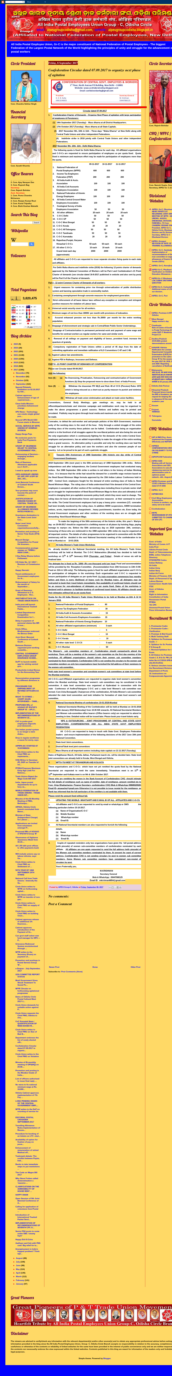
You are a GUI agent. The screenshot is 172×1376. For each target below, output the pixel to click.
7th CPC (153, 605)
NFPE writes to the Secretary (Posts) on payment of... (25, 954)
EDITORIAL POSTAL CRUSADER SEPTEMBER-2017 (24, 1119)
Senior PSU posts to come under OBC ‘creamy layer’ (27, 1233)
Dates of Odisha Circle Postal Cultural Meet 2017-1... (25, 999)
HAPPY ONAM (21, 1195)
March (19, 1276)
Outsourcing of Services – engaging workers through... (27, 456)
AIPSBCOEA (157, 494)
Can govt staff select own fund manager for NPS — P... (27, 938)
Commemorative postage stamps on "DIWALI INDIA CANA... (26, 550)
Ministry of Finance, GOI (160, 576)
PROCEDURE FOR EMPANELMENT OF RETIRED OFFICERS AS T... (27, 689)
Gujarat (155, 409)
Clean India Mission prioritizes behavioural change (26, 406)
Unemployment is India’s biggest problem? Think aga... (27, 1251)
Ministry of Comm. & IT (159, 544)
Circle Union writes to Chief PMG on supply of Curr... (27, 905)
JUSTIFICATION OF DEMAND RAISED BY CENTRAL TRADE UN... (26, 501)
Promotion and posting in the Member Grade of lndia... (27, 1072)
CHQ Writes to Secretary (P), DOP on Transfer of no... (27, 762)
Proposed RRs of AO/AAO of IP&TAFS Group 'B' (27, 832)
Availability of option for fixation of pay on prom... (26, 1142)
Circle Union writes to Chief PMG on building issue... (26, 913)
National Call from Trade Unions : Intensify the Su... (26, 880)
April (18, 1273)
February (20, 1280)
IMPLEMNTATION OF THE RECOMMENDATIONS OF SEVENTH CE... (27, 715)
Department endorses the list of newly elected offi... (27, 1040)
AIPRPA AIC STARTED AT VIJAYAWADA (26, 747)
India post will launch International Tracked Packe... (26, 606)
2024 (16, 344)
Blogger (106, 1358)
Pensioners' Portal (157, 600)
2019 (16, 362)
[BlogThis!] (112, 887)
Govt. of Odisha (156, 589)
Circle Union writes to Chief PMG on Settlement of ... (25, 864)
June (18, 1265)
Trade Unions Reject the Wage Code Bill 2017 (26, 777)
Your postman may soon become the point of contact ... (26, 492)
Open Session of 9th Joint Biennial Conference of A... (27, 1200)
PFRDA (152, 602)
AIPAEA (155, 446)
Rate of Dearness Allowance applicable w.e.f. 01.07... (26, 464)
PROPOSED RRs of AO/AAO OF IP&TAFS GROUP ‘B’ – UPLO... (26, 707)
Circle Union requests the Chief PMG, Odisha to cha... (27, 1015)
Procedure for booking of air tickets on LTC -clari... (27, 1135)
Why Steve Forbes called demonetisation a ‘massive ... (26, 1180)
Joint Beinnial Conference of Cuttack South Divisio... (27, 484)
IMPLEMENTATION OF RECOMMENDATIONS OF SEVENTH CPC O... (27, 1225)
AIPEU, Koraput (159, 241)
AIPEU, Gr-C (157, 490)
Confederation (158, 509)
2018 (16, 366)
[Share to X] (115, 887)
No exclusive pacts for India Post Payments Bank (25, 440)
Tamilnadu (157, 325)
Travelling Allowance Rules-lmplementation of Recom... (27, 1127)
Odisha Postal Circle (158, 549)
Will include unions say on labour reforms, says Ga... (27, 856)
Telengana (157, 416)
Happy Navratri (22, 570)
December (21, 373)
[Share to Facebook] (117, 887)
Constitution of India (158, 597)
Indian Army (154, 568)
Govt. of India (155, 542)
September (21, 384)
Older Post (135, 967)
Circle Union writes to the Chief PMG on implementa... (27, 754)
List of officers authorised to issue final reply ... (27, 1080)
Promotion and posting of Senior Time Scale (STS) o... (27, 533)
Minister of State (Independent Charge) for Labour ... (26, 817)
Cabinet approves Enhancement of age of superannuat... (27, 397)
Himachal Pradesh (160, 390)
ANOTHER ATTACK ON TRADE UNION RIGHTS (26, 599)
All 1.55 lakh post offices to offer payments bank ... (27, 848)
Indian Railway (156, 563)
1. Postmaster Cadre (158, 626)
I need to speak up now (26, 470)
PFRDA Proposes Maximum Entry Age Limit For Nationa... (27, 770)
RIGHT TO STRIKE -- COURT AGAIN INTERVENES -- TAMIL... (27, 699)
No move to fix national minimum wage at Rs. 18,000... (26, 1087)
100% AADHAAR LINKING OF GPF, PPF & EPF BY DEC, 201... (26, 476)
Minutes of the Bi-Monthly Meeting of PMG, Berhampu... (27, 801)
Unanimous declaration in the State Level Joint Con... (27, 517)
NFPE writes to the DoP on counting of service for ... (27, 1111)
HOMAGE (156, 412)
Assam (155, 405)
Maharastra (157, 370)
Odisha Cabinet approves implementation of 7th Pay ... (27, 1095)
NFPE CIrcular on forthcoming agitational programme (27, 990)
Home (95, 967)
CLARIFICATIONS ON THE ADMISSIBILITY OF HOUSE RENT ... (27, 1189)
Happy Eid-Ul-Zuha (24, 1239)
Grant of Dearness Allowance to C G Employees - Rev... (24, 592)
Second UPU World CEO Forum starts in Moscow (27, 421)
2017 (16, 370)
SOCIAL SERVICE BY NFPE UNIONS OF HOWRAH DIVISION (27, 428)
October (20, 380)
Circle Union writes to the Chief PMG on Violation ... (27, 1056)
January (20, 1284)
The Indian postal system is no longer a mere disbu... (27, 731)
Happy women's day (160, 321)
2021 (16, 355)
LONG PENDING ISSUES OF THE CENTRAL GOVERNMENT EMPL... (26, 1103)
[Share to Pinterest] (120, 887)
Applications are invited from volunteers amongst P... (26, 825)
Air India (153, 565)
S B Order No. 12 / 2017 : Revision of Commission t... (27, 564)
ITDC (151, 586)
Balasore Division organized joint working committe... (27, 647)
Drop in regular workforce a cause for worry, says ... (27, 740)
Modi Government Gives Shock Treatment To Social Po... (26, 982)
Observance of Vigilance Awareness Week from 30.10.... (26, 839)
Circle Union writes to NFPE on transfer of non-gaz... (27, 897)
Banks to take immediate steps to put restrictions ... (27, 1166)
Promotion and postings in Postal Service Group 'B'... (27, 962)
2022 (16, 351)
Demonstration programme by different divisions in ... (27, 680)
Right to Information (158, 594)
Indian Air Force (156, 573)
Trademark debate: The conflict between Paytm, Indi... (27, 1158)
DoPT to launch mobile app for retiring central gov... (26, 664)
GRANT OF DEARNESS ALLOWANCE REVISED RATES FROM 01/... (26, 509)
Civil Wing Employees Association (162, 499)
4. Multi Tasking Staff (159, 636)
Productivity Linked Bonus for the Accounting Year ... (27, 672)
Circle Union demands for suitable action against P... (27, 1007)
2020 (16, 359)
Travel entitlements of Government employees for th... (27, 576)
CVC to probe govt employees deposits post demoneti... (25, 723)
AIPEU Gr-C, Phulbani (162, 270)
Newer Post (54, 967)
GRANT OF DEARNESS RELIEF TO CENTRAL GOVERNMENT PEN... (26, 448)
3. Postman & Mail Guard (160, 634)
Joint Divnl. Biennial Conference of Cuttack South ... (26, 639)
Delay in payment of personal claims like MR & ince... (27, 623)
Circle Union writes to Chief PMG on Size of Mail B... (26, 1032)
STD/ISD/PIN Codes (158, 560)
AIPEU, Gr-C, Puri (160, 296)
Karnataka (156, 420)
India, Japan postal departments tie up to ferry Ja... (26, 784)
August (19, 1258)
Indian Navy (154, 570)
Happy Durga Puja (23, 434)
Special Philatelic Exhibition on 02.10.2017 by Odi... (27, 389)
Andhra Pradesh (159, 339)
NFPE (154, 513)
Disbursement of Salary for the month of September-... (27, 584)
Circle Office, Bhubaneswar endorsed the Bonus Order (27, 631)
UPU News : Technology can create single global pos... (27, 414)
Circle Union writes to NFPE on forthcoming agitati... (26, 888)
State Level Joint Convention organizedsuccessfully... (27, 525)
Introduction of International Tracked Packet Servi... (26, 1217)
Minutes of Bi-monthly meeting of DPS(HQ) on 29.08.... (27, 1064)
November (21, 376)
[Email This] (110, 887)
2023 (16, 348)
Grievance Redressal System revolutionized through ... (26, 946)
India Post (153, 547)
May (18, 1269)
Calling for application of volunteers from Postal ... (26, 1209)
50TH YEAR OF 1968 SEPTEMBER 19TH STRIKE (24, 872)
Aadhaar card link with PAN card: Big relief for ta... (27, 1244)
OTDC (152, 592)
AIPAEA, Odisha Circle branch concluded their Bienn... (27, 809)
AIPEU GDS (157, 461)
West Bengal (158, 319)
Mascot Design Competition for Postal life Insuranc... (26, 542)
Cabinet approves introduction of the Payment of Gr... (25, 930)
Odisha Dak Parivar (160, 386)
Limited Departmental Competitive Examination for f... (25, 614)
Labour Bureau (156, 581)
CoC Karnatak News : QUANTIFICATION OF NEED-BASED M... (26, 1023)
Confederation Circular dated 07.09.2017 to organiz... (25, 1048)
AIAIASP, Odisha (159, 347)
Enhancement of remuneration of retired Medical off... (27, 1150)
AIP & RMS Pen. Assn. (162, 437)
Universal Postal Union (159, 607)
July (18, 1262)
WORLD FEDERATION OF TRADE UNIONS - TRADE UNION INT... (27, 792)
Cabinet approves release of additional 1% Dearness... (27, 921)
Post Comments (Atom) (72, 972)
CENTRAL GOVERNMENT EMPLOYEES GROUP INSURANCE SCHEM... (26, 655)
